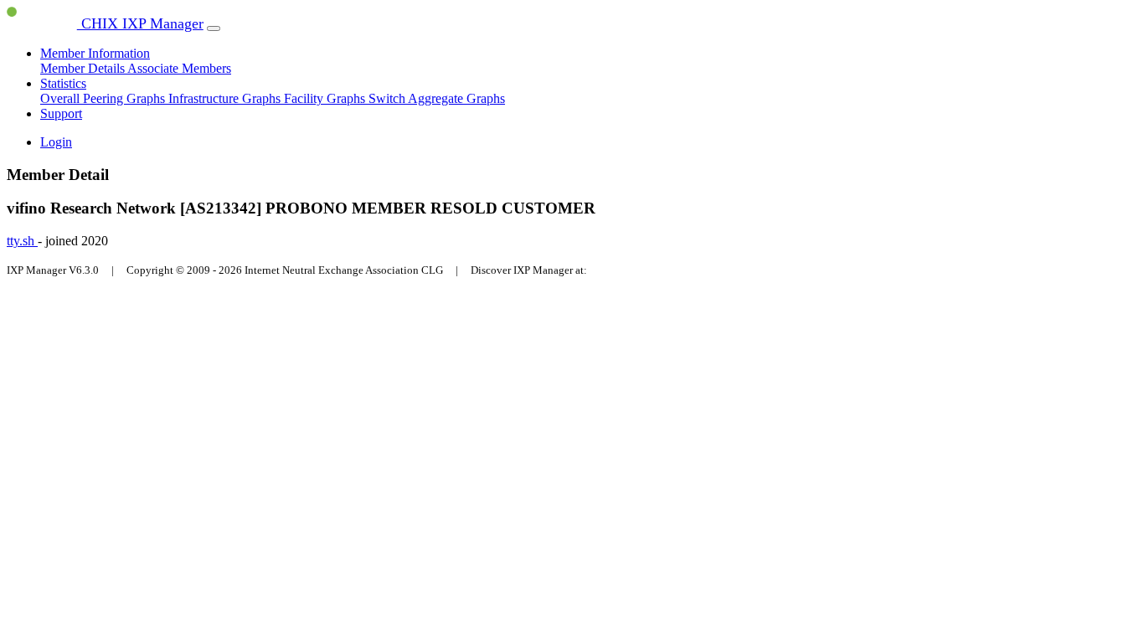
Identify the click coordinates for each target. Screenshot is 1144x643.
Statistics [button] (63, 83)
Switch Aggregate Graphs (436, 98)
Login (56, 142)
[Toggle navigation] (213, 28)
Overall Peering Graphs (104, 98)
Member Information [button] (95, 53)
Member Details (83, 68)
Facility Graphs (326, 98)
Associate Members (179, 68)
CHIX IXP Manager (140, 23)
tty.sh (22, 241)
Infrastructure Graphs (226, 98)
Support (61, 113)
